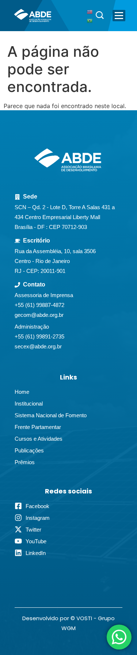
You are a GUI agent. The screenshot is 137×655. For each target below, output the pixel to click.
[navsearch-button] (99, 15)
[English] (90, 11)
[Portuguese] (90, 20)
